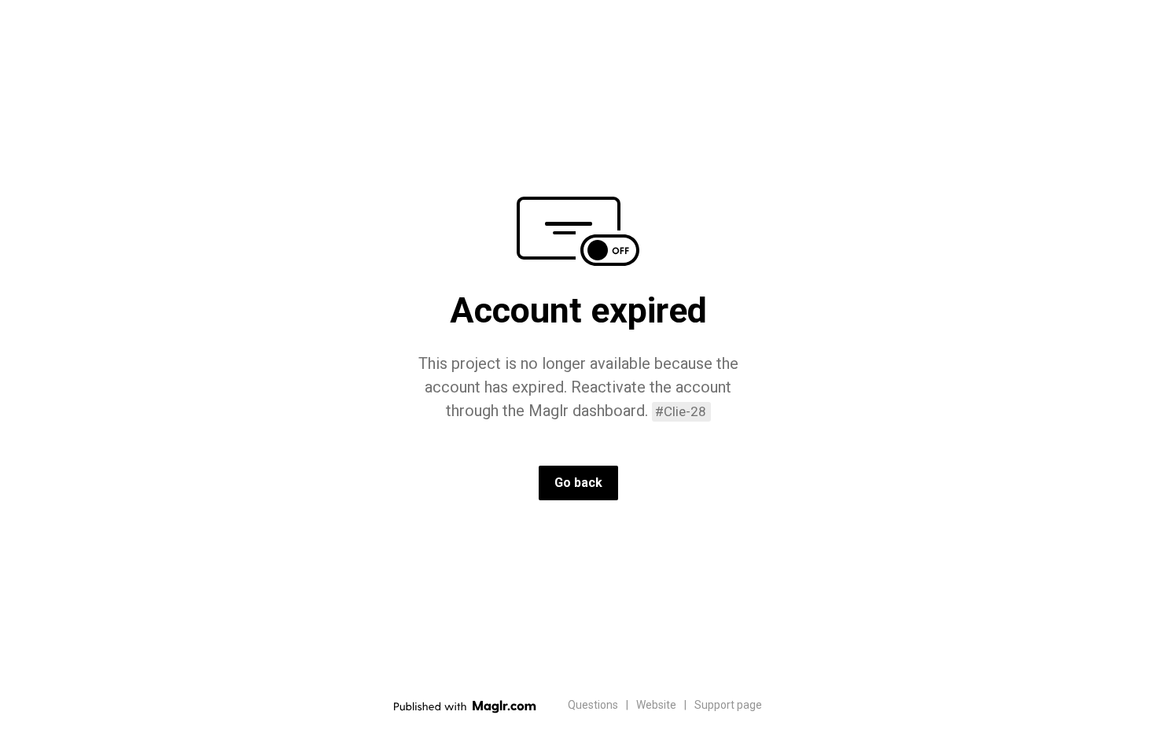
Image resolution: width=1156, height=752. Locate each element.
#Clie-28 (680, 411)
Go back (578, 482)
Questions (593, 705)
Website (656, 705)
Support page (728, 705)
